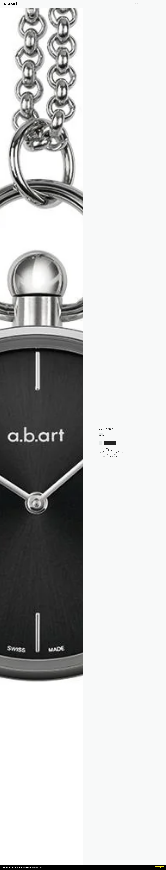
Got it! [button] (159, 867)
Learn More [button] (41, 867)
